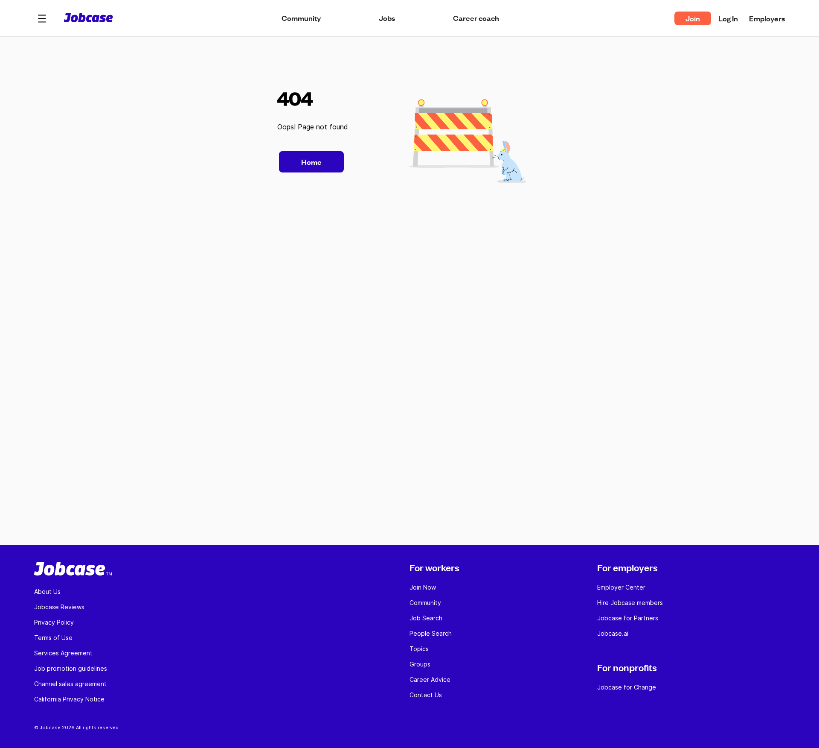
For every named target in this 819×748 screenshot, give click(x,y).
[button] (42, 18)
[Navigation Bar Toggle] (41, 18)
